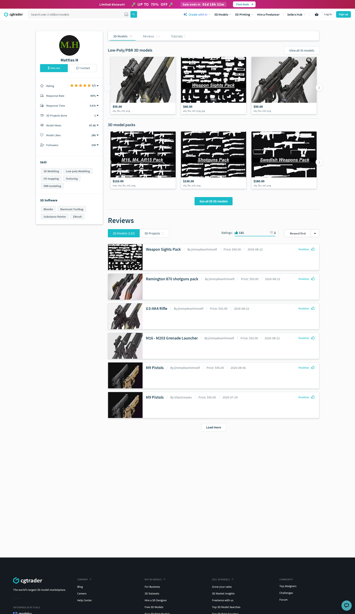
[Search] (133, 14)
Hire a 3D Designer (156, 600)
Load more (213, 427)
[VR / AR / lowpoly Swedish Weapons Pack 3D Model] (284, 160)
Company (82, 579)
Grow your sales (222, 587)
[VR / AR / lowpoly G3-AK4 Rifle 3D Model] (143, 85)
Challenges (286, 593)
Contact (85, 68)
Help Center (84, 600)
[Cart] (316, 14)
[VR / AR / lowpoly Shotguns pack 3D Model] (213, 160)
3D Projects (154, 233)
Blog (80, 587)
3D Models (124, 233)
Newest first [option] (298, 233)
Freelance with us (222, 600)
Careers (81, 593)
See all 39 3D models (213, 201)
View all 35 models (301, 50)
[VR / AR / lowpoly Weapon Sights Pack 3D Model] (213, 85)
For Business (152, 587)
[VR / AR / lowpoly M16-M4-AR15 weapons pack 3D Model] (143, 160)
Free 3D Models (154, 607)
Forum (283, 599)
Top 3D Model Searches (226, 607)
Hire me (55, 68)
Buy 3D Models (153, 579)
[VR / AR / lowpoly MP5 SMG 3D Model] (284, 85)
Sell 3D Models (221, 579)
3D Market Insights (223, 593)
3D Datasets (152, 593)
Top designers (287, 586)
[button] (126, 14)
